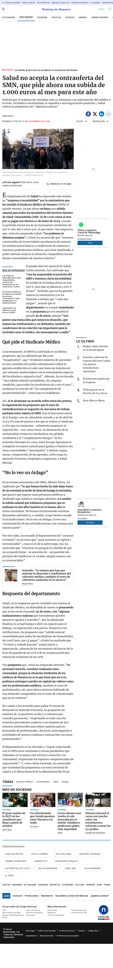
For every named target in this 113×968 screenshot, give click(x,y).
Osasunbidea (43, 781)
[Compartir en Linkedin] (101, 114)
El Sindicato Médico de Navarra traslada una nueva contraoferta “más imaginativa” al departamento (11, 297)
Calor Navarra (92, 868)
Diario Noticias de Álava (11, 912)
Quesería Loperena (89, 853)
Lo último (85, 341)
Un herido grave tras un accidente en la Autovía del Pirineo (46, 70)
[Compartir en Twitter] (95, 114)
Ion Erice (34, 826)
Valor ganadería (47, 868)
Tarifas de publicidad (56, 915)
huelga (65, 781)
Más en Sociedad (17, 789)
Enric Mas (70, 868)
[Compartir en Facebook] (88, 114)
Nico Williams (63, 853)
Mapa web (52, 912)
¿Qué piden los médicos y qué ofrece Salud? (9, 310)
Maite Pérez (7, 116)
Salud (55, 781)
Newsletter (47, 895)
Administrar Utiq (46, 936)
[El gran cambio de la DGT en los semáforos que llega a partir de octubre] (15, 800)
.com (6, 895)
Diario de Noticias (33, 910)
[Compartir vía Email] (108, 114)
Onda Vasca (30, 915)
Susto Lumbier (39, 853)
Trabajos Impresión (79, 910)
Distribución (52, 910)
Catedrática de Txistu (17, 868)
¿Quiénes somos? (99, 895)
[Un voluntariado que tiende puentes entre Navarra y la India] (42, 800)
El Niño (9, 875)
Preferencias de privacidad (68, 936)
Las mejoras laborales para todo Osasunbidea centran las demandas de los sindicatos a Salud (11, 281)
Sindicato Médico (24, 781)
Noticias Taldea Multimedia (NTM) (13, 916)
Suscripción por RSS (79, 912)
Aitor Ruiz (7, 830)
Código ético (93, 931)
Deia (4, 910)
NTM (60, 833)
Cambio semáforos (15, 861)
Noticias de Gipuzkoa (34, 912)
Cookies (81, 931)
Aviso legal (30, 931)
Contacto (18, 895)
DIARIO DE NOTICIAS (95, 833)
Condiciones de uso (67, 931)
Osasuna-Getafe (14, 853)
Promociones (32, 895)
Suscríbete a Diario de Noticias (71, 895)
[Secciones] (3, 9)
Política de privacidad (46, 931)
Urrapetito (40, 861)
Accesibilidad (31, 936)
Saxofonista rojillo (66, 861)
